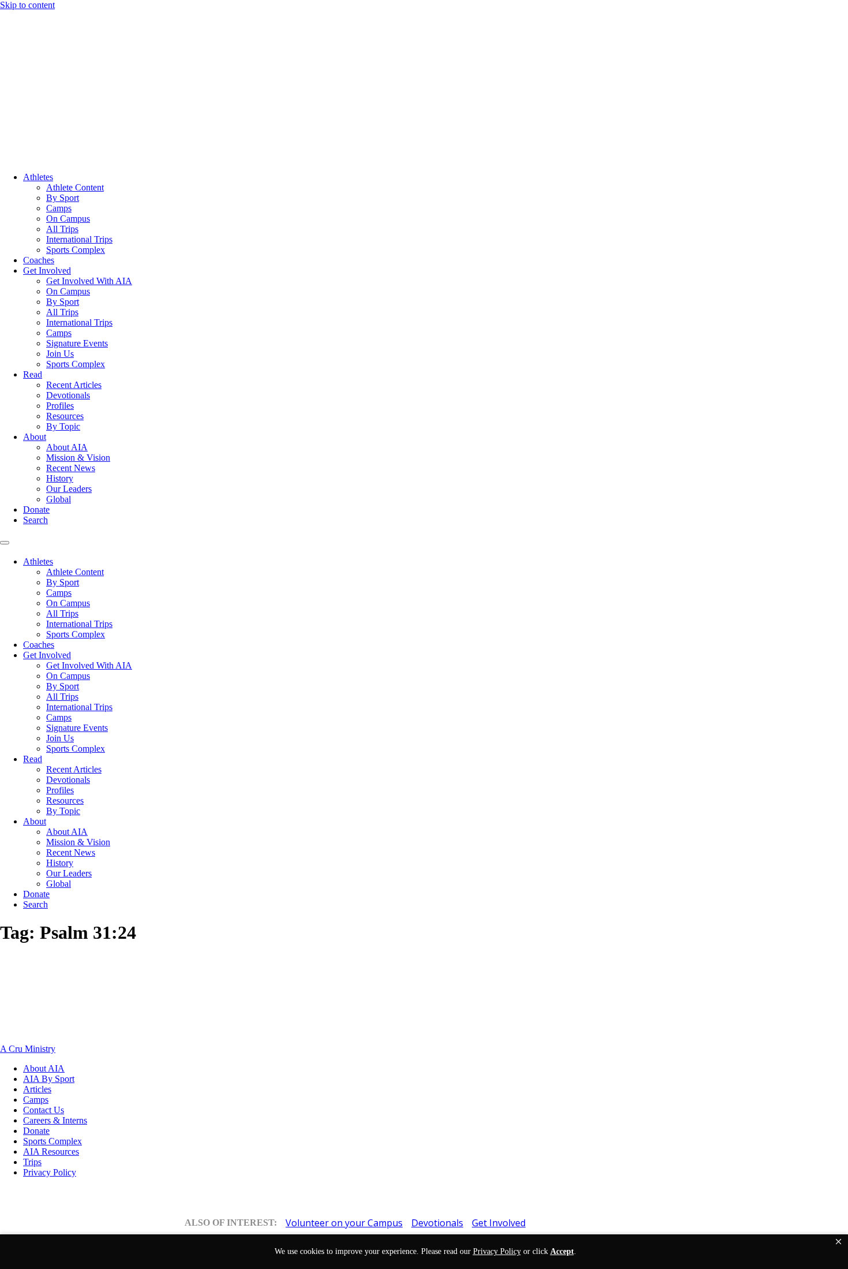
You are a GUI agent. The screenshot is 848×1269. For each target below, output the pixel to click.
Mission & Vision (78, 457)
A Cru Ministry (27, 1049)
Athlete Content (75, 187)
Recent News (70, 468)
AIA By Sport (48, 1079)
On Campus (68, 218)
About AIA (67, 447)
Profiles (60, 405)
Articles (37, 1089)
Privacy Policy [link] (497, 1251)
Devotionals (68, 395)
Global (58, 499)
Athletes (38, 177)
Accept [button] (562, 1251)
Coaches (38, 260)
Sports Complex (75, 250)
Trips (32, 1162)
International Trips (79, 239)
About (34, 437)
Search (35, 520)
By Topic (63, 426)
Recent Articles (74, 385)
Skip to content (27, 5)
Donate (36, 509)
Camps (59, 208)
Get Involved (47, 270)
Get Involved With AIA (89, 281)
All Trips (62, 229)
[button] (838, 1241)
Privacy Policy (49, 1172)
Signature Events (77, 343)
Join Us (60, 354)
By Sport (62, 198)
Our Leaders (69, 489)
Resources (65, 416)
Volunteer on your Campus (344, 1222)
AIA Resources (51, 1151)
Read (32, 374)
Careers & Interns (55, 1120)
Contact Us (43, 1110)
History (59, 478)
